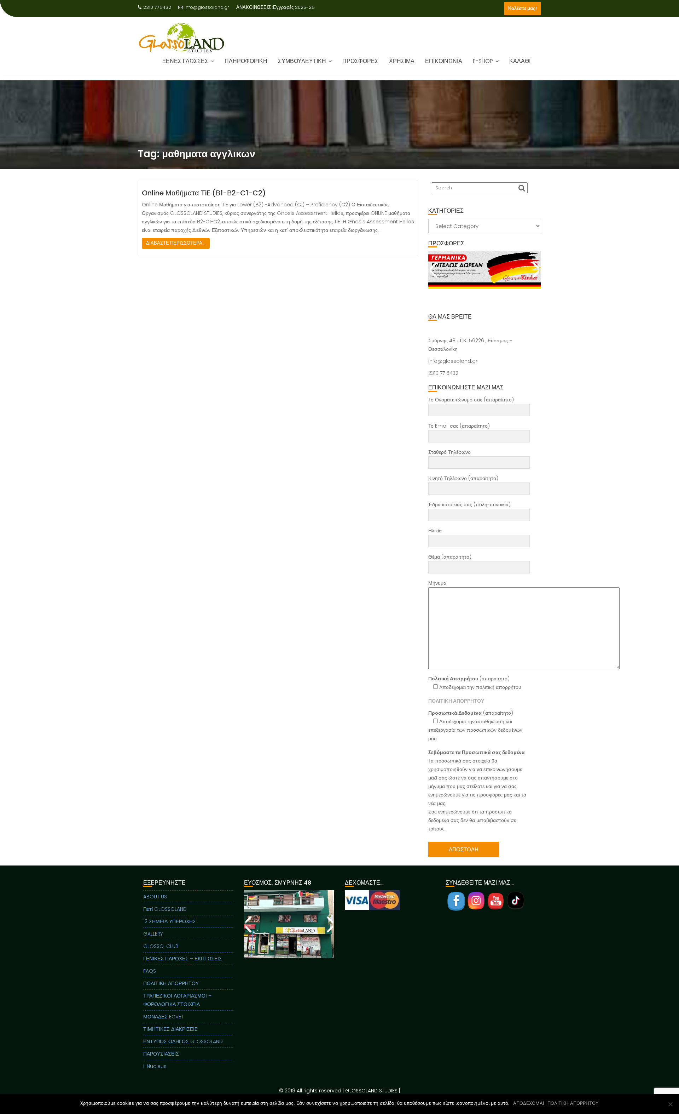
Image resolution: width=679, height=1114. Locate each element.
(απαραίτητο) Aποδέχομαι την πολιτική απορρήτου (474, 683)
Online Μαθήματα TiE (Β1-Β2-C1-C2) (204, 193)
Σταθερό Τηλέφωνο (449, 452)
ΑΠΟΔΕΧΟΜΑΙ (528, 1103)
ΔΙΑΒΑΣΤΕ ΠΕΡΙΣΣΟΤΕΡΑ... (175, 243)
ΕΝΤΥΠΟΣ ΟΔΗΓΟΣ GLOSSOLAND (183, 1041)
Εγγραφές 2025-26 (294, 7)
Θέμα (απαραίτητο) (449, 556)
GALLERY (153, 933)
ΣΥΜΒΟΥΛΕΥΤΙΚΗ (302, 61)
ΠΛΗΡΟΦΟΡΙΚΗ (246, 61)
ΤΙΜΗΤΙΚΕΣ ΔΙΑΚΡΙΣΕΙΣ (170, 1029)
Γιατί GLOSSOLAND (165, 909)
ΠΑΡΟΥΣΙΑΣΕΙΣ (161, 1053)
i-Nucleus (155, 1066)
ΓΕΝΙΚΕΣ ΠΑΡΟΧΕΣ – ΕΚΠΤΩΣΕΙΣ (182, 958)
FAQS (149, 971)
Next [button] (535, 269)
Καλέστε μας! (522, 8)
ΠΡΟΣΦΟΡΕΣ (360, 61)
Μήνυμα (437, 583)
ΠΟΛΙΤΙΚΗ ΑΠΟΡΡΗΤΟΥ (171, 983)
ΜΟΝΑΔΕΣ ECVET (163, 1016)
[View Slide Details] (484, 270)
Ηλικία (435, 530)
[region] (484, 278)
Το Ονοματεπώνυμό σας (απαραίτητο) (471, 399)
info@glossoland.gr (207, 7)
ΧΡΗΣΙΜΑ (401, 61)
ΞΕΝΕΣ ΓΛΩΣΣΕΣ (185, 61)
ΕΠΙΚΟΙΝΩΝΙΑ (443, 61)
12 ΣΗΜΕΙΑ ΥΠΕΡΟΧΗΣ (169, 921)
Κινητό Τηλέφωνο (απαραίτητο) (463, 478)
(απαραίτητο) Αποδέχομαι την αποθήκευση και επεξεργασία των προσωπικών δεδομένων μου (475, 725)
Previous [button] (434, 269)
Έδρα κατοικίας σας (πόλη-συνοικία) (469, 504)
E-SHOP (483, 61)
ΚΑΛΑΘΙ (519, 61)
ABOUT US (155, 896)
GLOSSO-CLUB (161, 946)
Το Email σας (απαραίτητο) (459, 425)
